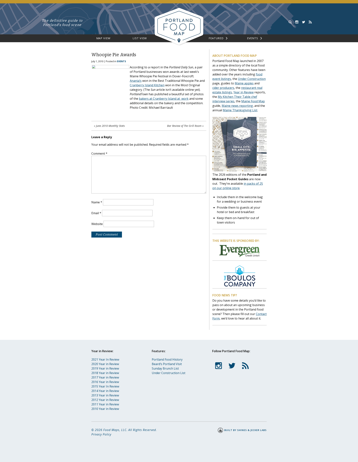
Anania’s (136, 81)
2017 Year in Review (105, 377)
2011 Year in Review (105, 404)
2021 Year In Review (105, 359)
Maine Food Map (253, 101)
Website (97, 224)
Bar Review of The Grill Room (184, 126)
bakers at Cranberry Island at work (164, 99)
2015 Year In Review (105, 386)
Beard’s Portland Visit (167, 364)
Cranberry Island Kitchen (147, 85)
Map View (103, 38)
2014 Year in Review (105, 391)
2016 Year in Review (105, 382)
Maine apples (244, 83)
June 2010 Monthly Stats (110, 126)
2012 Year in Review (105, 400)
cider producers (223, 88)
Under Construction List (168, 373)
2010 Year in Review (105, 409)
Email (96, 213)
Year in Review (243, 92)
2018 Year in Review (105, 373)
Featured (216, 38)
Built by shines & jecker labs (245, 430)
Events (252, 38)
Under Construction (252, 79)
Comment (99, 153)
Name (96, 202)
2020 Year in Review (105, 364)
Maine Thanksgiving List (240, 110)
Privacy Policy (101, 434)
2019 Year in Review (105, 368)
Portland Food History (167, 359)
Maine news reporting (237, 106)
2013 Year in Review (105, 395)
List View (140, 38)
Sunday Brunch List (165, 368)
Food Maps (111, 430)
